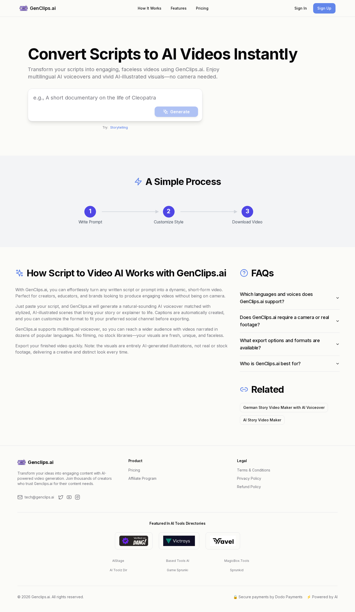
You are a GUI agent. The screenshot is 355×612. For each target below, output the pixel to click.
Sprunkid (237, 570)
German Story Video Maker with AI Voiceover (284, 407)
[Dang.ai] (134, 540)
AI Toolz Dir (118, 570)
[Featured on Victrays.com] (179, 540)
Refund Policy (249, 486)
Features (179, 8)
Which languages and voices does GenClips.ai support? (276, 297)
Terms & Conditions (253, 470)
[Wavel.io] (223, 540)
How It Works (149, 8)
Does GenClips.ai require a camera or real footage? (284, 321)
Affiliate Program (142, 478)
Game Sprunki (177, 570)
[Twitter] (60, 497)
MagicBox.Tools (236, 561)
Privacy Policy (249, 478)
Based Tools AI (177, 561)
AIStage (118, 561)
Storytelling (119, 128)
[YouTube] (69, 497)
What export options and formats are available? (280, 344)
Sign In (300, 8)
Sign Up (324, 8)
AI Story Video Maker (262, 420)
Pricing (202, 8)
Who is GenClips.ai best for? (270, 363)
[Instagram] (77, 497)
